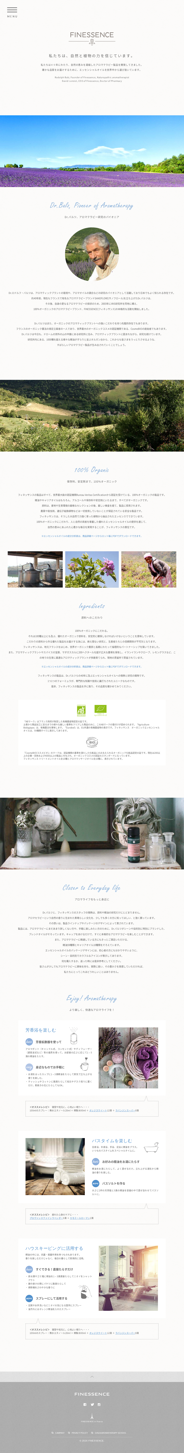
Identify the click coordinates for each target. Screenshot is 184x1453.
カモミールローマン (80, 1218)
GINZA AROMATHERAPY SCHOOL (110, 1433)
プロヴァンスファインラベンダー (46, 1218)
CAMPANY (60, 1433)
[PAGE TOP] (92, 1377)
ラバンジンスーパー (125, 1110)
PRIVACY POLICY (80, 1433)
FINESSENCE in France (92, 1422)
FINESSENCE (92, 39)
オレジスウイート (98, 1110)
